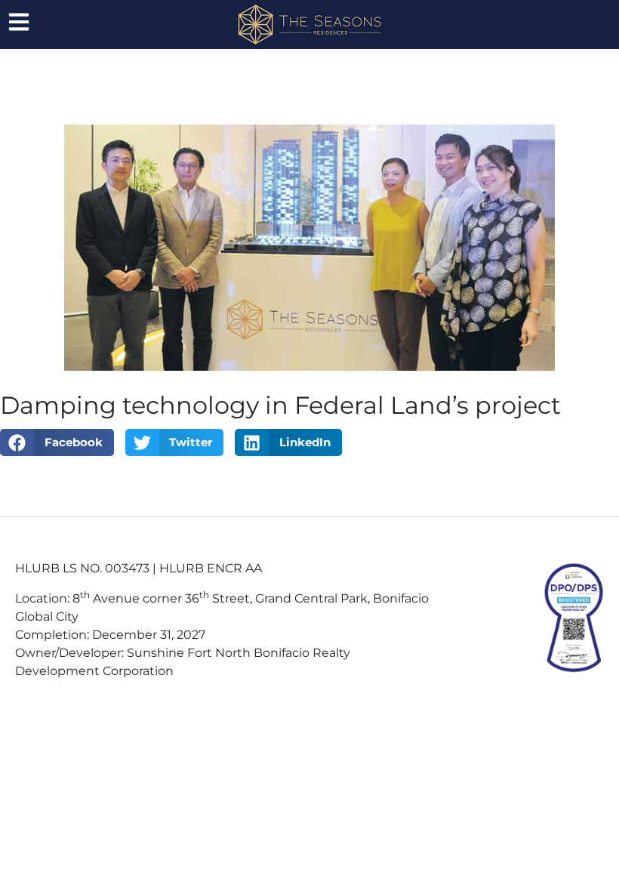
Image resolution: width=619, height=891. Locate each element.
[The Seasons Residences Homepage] (310, 24)
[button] (57, 442)
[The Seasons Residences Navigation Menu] (19, 22)
